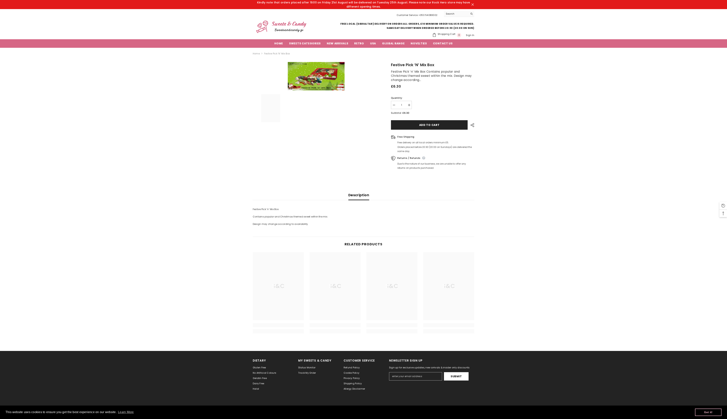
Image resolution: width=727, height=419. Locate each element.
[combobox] (456, 14)
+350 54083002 (427, 15)
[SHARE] (471, 125)
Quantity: (397, 98)
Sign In (470, 35)
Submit (456, 376)
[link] (278, 325)
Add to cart (429, 125)
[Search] (459, 14)
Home (256, 53)
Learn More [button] (126, 412)
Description (358, 195)
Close (472, 4)
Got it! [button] (708, 412)
